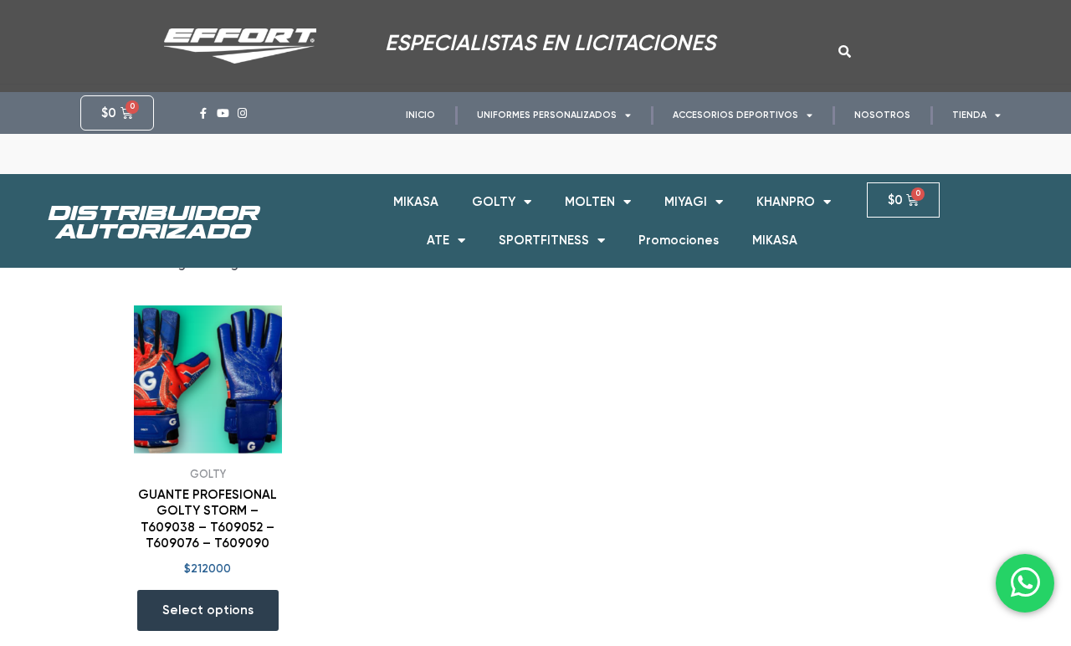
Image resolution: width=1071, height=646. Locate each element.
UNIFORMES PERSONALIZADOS (547, 115)
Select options (208, 610)
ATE (438, 240)
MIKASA (415, 201)
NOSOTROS (882, 115)
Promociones (678, 240)
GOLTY (493, 201)
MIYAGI (685, 201)
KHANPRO (785, 201)
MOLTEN (590, 201)
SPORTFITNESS (544, 240)
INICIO (420, 115)
